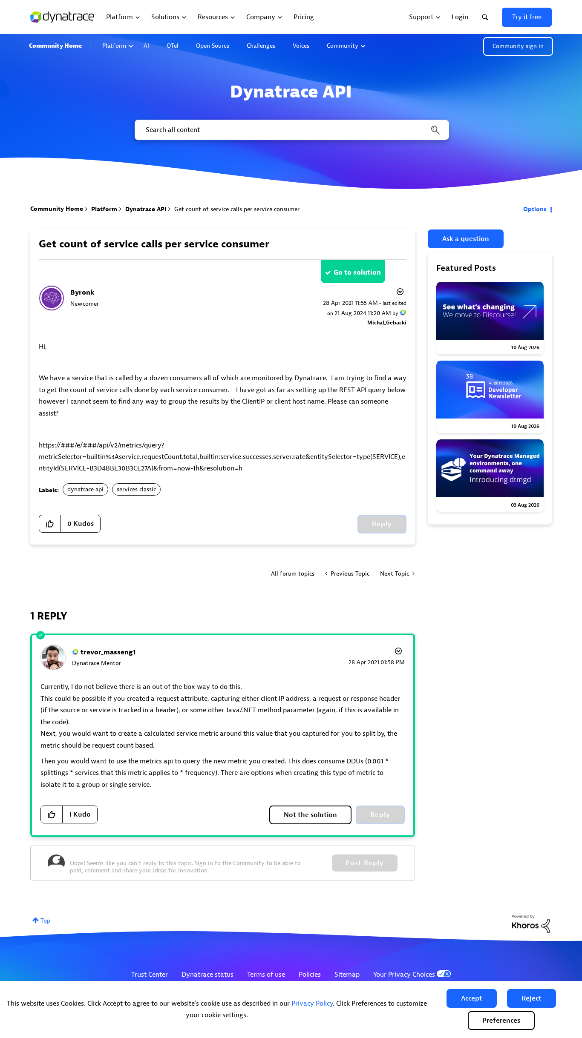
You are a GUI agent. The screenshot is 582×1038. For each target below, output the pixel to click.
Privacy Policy (312, 1003)
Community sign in (518, 46)
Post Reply (365, 863)
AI (146, 45)
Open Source (212, 45)
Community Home (55, 45)
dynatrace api (85, 489)
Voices (301, 45)
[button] (472, 998)
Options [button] (535, 209)
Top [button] (45, 920)
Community (342, 45)
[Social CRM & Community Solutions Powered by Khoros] (531, 923)
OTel (173, 45)
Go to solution (357, 272)
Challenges (261, 45)
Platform (114, 45)
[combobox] (291, 130)
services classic (136, 489)
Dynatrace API (145, 209)
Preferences (501, 1020)
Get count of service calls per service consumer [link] (237, 209)
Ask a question (465, 239)
